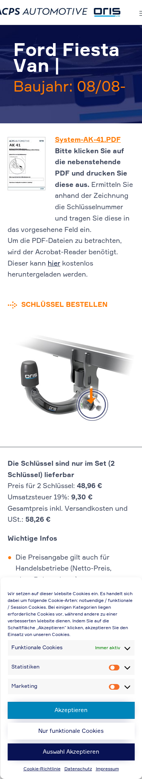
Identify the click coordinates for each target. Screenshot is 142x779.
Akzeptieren (71, 710)
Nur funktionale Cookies (71, 731)
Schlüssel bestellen (64, 305)
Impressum (107, 769)
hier (54, 263)
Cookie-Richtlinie (42, 769)
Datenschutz (78, 769)
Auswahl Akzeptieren (71, 752)
